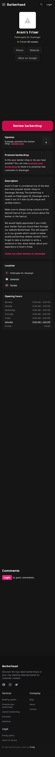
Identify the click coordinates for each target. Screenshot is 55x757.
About (32, 704)
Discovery (6, 716)
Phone (19, 50)
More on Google (27, 58)
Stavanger (14, 279)
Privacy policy (8, 735)
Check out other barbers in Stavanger (25, 253)
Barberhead (16, 4)
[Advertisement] (27, 93)
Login (49, 4)
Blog (32, 699)
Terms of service (9, 740)
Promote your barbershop (8, 705)
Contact (33, 709)
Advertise (6, 721)
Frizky (32, 747)
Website (34, 50)
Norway (13, 285)
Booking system (9, 699)
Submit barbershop (11, 712)
